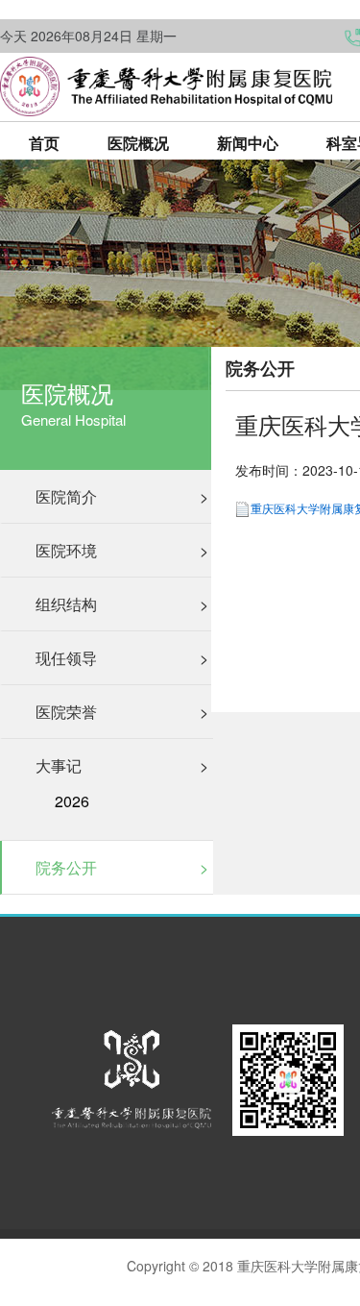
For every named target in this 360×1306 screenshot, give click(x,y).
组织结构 (122, 604)
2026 (72, 801)
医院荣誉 (122, 712)
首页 (44, 143)
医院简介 (122, 496)
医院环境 (122, 550)
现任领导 (122, 658)
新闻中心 (247, 143)
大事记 (122, 765)
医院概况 (138, 143)
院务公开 (122, 867)
